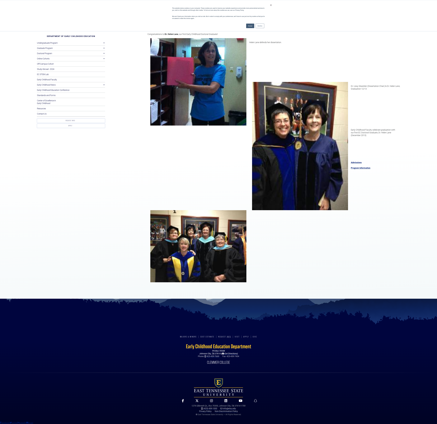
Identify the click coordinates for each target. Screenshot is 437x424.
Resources (41, 108)
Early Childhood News (46, 84)
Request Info (70, 120)
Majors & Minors (188, 337)
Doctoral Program (44, 53)
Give (255, 337)
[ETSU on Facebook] (182, 401)
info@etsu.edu (229, 408)
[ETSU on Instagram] (210, 401)
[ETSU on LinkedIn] (225, 401)
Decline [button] (260, 26)
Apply (70, 126)
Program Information (360, 168)
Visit (237, 337)
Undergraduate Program (47, 42)
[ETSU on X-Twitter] (196, 401)
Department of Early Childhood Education (71, 36)
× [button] (271, 4)
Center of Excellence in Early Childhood (46, 102)
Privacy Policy (205, 411)
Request (224, 337)
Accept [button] (250, 26)
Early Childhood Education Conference (53, 90)
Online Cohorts (43, 58)
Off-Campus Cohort (45, 63)
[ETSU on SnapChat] (254, 401)
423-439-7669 (213, 356)
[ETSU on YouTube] (239, 401)
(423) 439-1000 (210, 408)
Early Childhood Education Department (218, 346)
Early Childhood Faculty (47, 79)
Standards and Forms (46, 95)
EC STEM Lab (43, 74)
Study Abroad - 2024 (45, 69)
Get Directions (230, 353)
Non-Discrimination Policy (226, 411)
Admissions (356, 162)
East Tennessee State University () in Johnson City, (218, 387)
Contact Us (42, 113)
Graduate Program (45, 48)
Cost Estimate (207, 337)
